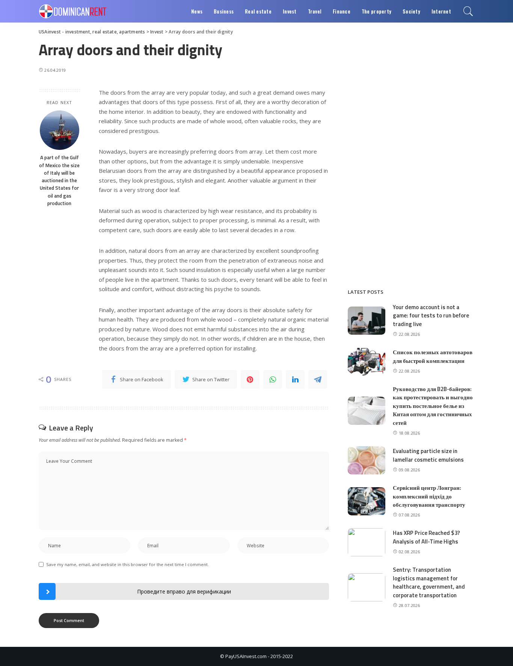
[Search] (468, 11)
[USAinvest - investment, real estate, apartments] (73, 11)
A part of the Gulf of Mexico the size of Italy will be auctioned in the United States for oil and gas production (59, 180)
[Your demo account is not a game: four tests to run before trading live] (366, 321)
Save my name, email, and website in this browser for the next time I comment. (127, 564)
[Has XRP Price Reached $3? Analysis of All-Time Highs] (366, 542)
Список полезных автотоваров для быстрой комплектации (432, 356)
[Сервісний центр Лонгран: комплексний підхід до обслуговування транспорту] (366, 501)
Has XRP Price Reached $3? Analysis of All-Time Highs (426, 537)
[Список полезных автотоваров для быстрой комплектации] (366, 361)
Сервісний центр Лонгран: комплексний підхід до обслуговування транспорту (429, 496)
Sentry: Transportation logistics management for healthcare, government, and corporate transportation (429, 582)
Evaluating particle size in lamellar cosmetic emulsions (428, 455)
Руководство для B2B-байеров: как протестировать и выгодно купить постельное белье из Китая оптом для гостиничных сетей (433, 406)
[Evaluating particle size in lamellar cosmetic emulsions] (366, 460)
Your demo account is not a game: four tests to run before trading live (431, 315)
